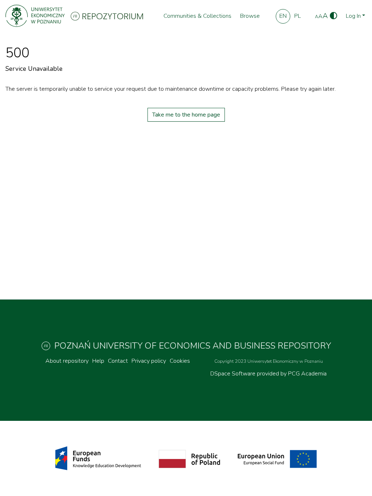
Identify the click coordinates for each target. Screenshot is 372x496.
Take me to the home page (186, 115)
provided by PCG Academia (292, 374)
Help (98, 361)
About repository (67, 361)
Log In (353, 16)
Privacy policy (149, 361)
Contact (118, 361)
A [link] (316, 17)
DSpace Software (233, 374)
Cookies (180, 361)
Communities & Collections (197, 16)
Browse (250, 16)
